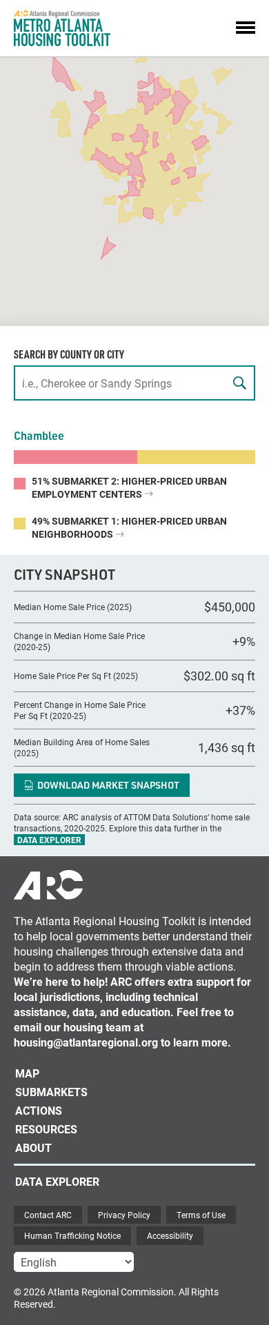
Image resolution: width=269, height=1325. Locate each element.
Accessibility (170, 1235)
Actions (38, 1110)
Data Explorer (49, 839)
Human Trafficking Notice (72, 1235)
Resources (46, 1129)
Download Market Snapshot (108, 785)
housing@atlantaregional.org (86, 1042)
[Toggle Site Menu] (245, 28)
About (33, 1147)
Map (27, 1073)
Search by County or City (69, 354)
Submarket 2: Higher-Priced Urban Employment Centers (129, 487)
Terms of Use (201, 1214)
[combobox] (134, 383)
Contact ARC (48, 1214)
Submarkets (51, 1091)
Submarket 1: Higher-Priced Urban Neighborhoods (129, 527)
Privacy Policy (124, 1214)
